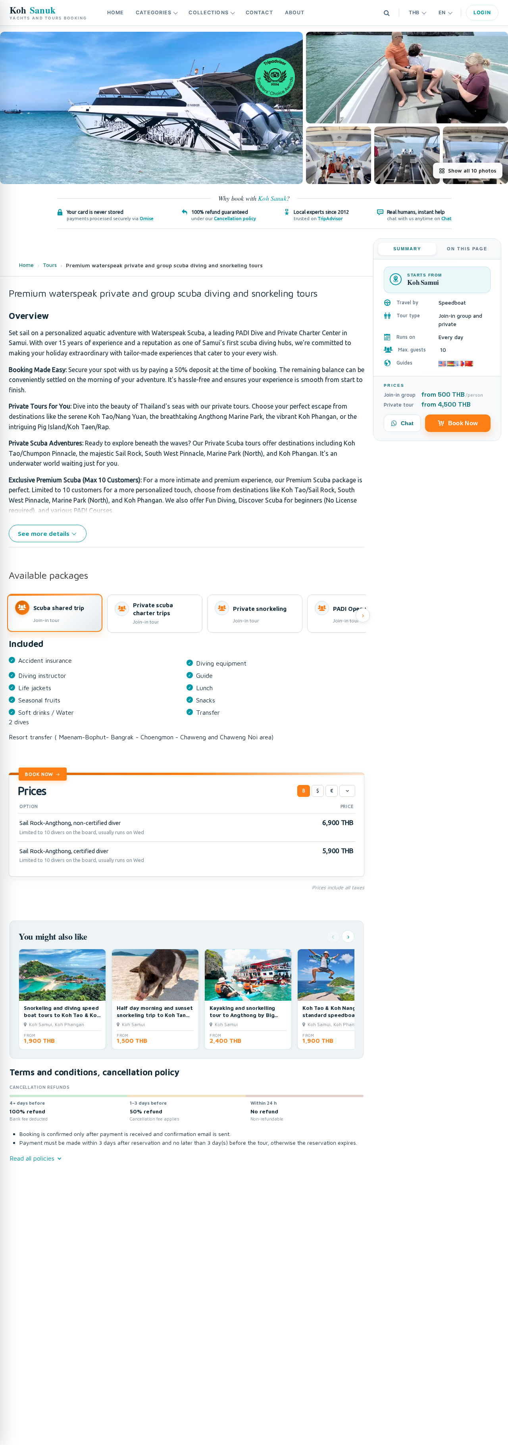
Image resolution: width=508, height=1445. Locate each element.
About (295, 12)
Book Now (39, 774)
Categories (153, 12)
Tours (50, 265)
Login (482, 12)
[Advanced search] (386, 12)
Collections (208, 12)
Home (115, 12)
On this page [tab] (467, 248)
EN (442, 12)
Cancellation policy (235, 218)
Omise (147, 218)
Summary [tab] (407, 248)
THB (414, 12)
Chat (446, 218)
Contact (259, 12)
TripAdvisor (330, 218)
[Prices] (347, 791)
